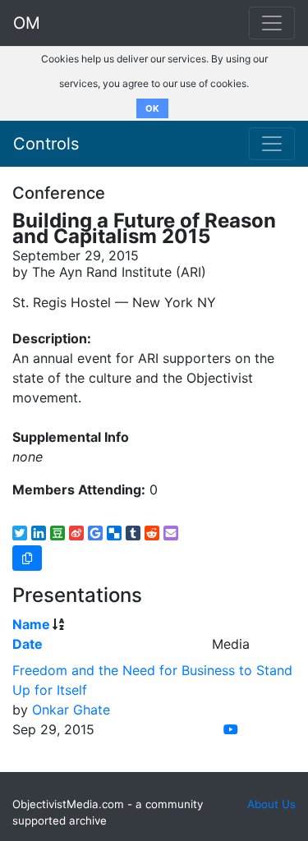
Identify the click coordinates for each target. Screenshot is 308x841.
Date (27, 644)
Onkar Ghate (71, 709)
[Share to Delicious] (114, 533)
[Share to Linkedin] (38, 533)
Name (31, 624)
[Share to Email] (170, 533)
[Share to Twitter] (19, 533)
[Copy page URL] (27, 558)
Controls (46, 144)
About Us (271, 804)
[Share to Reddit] (152, 533)
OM (26, 23)
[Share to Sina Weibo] (76, 533)
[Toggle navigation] (272, 143)
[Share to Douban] (57, 533)
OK (152, 108)
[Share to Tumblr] (133, 533)
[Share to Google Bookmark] (95, 533)
